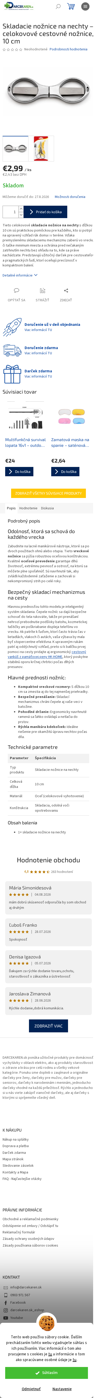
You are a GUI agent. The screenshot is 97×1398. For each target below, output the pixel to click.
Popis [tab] (11, 508)
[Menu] (85, 6)
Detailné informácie (18, 275)
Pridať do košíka (49, 212)
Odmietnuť (31, 1389)
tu (50, 1354)
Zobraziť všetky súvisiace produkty (48, 493)
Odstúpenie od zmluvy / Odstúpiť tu (30, 1226)
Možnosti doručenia (70, 197)
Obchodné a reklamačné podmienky (30, 1219)
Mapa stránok (13, 1159)
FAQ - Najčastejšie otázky (22, 1179)
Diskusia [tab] (47, 508)
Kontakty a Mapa (15, 1172)
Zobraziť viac (48, 1025)
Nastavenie (62, 1389)
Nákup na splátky (16, 1139)
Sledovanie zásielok (18, 1165)
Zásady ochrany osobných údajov (28, 1238)
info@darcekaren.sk (26, 1287)
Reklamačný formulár (19, 1232)
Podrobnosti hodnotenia (68, 49)
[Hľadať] (58, 6)
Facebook (18, 1302)
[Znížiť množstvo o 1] (21, 215)
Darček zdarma (14, 1152)
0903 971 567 (20, 1295)
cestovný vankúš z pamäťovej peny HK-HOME (47, 654)
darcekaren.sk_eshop (27, 1310)
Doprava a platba (16, 1146)
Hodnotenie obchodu (48, 860)
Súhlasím (50, 1373)
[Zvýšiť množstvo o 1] (21, 209)
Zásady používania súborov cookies (30, 1245)
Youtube (16, 1317)
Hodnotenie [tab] (28, 508)
